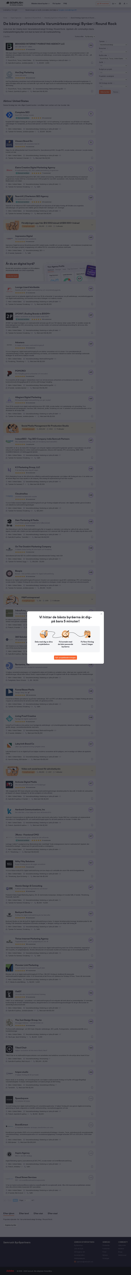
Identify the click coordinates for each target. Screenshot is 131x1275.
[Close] (101, 613)
